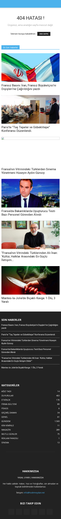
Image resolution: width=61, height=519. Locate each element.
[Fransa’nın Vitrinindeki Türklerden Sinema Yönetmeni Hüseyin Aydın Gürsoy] (30, 151)
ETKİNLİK (5, 399)
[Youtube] (49, 512)
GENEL (4, 417)
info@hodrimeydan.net (34, 492)
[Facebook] (11, 512)
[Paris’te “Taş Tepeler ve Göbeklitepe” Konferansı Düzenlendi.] (30, 109)
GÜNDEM (5, 421)
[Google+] (19, 512)
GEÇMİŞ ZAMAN (9, 412)
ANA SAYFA (43, 34)
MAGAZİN (6, 429)
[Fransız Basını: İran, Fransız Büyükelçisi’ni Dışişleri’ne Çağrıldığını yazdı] (30, 67)
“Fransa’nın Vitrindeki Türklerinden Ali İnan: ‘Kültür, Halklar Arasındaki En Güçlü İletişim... (29, 256)
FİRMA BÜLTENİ (9, 404)
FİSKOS (4, 408)
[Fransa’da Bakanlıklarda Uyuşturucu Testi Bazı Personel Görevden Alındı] (30, 193)
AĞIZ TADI (6, 391)
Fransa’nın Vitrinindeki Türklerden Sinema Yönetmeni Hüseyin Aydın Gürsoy (28, 170)
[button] (57, 4)
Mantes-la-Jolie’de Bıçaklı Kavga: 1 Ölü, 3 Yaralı (22, 367)
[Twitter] (42, 512)
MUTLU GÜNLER (9, 434)
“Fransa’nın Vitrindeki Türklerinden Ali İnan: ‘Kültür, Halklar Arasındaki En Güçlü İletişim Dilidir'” (26, 359)
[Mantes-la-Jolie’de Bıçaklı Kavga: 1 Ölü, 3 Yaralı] (30, 280)
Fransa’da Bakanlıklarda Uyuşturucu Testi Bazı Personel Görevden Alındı (28, 212)
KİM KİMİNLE (7, 425)
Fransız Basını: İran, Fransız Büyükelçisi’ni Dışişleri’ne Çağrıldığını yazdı (28, 87)
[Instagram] (27, 512)
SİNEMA (5, 442)
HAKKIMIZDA (37, 477)
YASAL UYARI (23, 477)
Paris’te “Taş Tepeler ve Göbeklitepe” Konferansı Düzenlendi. (25, 129)
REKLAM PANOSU (9, 438)
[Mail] (34, 512)
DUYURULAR (7, 395)
